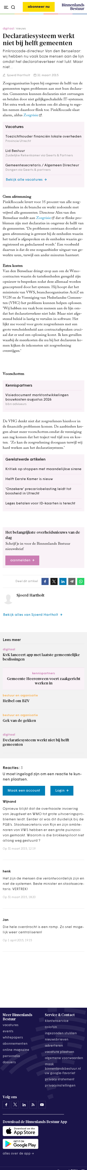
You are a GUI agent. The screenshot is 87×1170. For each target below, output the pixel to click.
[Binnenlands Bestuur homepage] (73, 9)
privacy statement (60, 1079)
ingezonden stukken (61, 1033)
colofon (51, 1027)
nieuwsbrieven (56, 1039)
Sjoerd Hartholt (18, 75)
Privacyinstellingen (60, 1085)
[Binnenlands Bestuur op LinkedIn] (24, 1104)
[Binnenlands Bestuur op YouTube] (42, 1104)
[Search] (79, 14)
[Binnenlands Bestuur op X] (15, 1104)
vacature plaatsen (59, 1052)
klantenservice (56, 1021)
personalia (11, 1056)
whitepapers (13, 1037)
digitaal (8, 28)
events (8, 1031)
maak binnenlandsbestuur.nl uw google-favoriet (63, 1069)
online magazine (16, 1050)
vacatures (11, 1025)
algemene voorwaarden (64, 1058)
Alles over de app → (18, 1153)
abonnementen (15, 1044)
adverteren (54, 1046)
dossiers (9, 1062)
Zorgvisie (30, 115)
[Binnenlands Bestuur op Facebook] (6, 1104)
